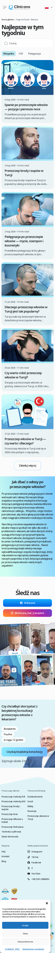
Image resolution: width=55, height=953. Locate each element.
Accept (25, 925)
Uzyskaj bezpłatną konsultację (24, 752)
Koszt (30, 801)
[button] (46, 903)
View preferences (25, 941)
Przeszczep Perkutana (13, 826)
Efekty (30, 806)
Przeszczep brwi (10, 814)
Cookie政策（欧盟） (12, 949)
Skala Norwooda (10, 836)
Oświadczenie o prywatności (33, 949)
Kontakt (5, 856)
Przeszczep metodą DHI (14, 801)
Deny (25, 933)
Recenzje (32, 811)
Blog (4, 861)
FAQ (4, 851)
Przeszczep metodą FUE (13, 796)
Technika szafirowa (11, 831)
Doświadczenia (35, 796)
